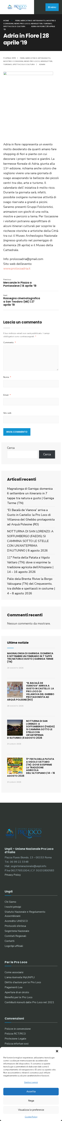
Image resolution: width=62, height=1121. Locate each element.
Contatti (9, 941)
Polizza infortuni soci (16, 1044)
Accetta (31, 1091)
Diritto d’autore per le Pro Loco (23, 982)
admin (42, 64)
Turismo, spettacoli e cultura (19, 64)
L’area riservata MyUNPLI (20, 977)
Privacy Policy (13, 875)
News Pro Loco (22, 23)
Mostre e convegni (13, 61)
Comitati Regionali (15, 936)
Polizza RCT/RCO (15, 1034)
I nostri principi (13, 907)
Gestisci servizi (31, 1082)
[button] (57, 1051)
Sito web (7, 413)
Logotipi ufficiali (14, 946)
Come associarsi (14, 972)
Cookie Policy (31, 1117)
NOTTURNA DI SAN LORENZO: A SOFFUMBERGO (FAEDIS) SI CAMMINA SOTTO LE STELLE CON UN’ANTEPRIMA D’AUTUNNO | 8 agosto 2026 (30, 540)
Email (7, 395)
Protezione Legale (15, 1038)
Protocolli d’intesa (15, 926)
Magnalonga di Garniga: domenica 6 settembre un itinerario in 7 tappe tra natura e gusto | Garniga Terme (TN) (30, 657)
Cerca (11, 448)
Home (6, 20)
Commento (9, 342)
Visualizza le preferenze (31, 1110)
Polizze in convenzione (18, 1029)
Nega (31, 1100)
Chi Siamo (10, 902)
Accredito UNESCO (16, 921)
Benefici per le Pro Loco (18, 997)
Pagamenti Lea (13, 987)
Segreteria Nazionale (17, 931)
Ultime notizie (18, 642)
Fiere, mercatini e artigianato (30, 20)
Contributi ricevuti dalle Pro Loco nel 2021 (29, 1002)
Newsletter (36, 23)
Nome (7, 377)
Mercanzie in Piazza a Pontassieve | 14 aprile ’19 (19, 283)
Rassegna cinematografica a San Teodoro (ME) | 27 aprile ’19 (21, 300)
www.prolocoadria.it (16, 268)
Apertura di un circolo (17, 992)
